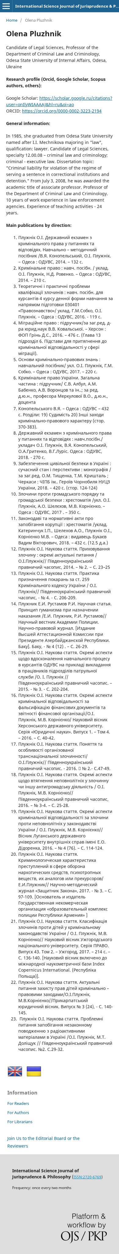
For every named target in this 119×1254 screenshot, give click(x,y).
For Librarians (19, 1121)
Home (11, 20)
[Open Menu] (6, 6)
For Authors (18, 1112)
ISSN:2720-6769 (87, 1177)
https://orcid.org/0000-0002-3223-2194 (62, 111)
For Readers (18, 1103)
